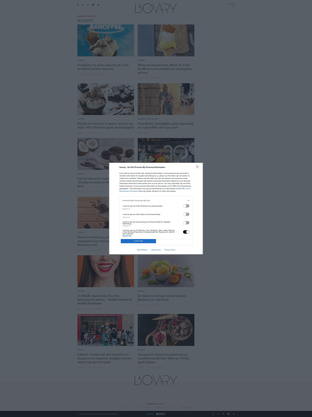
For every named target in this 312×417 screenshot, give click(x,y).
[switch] (186, 206)
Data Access (156, 250)
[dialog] (156, 208)
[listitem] (156, 200)
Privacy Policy (170, 250)
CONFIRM (138, 241)
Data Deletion (142, 250)
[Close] (198, 167)
